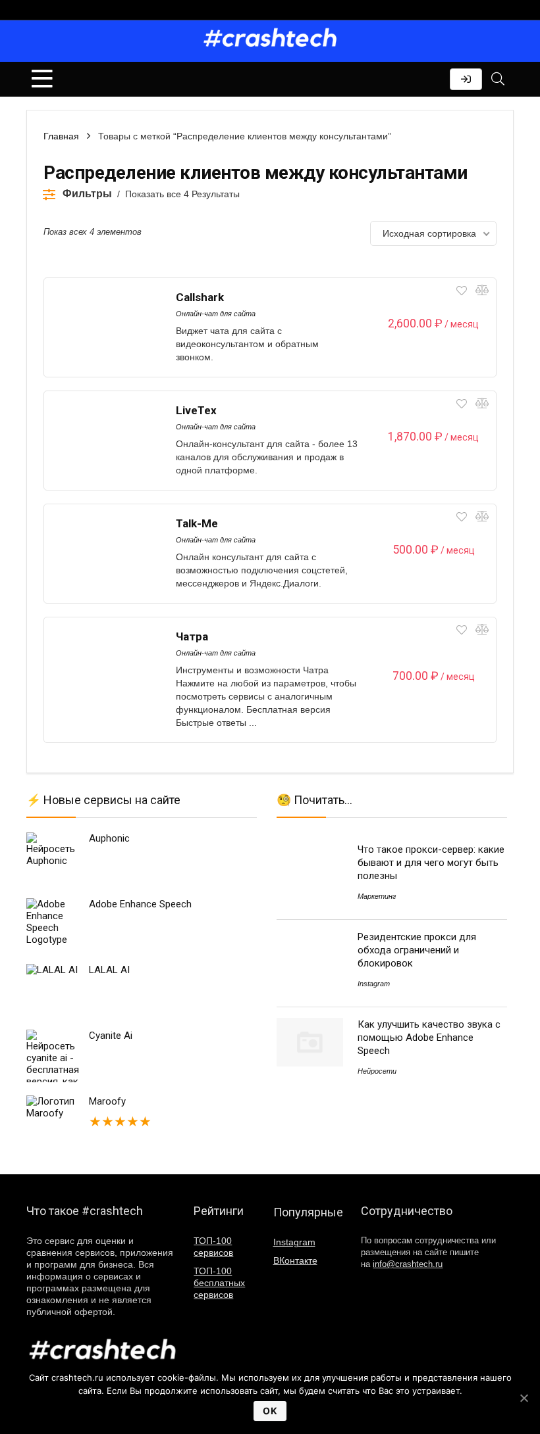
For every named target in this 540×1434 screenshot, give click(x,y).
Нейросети (377, 1071)
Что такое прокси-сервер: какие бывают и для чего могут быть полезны (431, 863)
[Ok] (523, 1397)
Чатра (192, 636)
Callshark (200, 297)
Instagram (374, 984)
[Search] (498, 79)
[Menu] (42, 79)
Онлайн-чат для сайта (216, 314)
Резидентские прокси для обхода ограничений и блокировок (417, 950)
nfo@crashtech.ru (408, 1264)
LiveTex (196, 410)
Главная (61, 136)
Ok (270, 1410)
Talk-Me (197, 523)
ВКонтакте (295, 1260)
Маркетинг (377, 896)
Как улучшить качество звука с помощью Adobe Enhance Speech (429, 1037)
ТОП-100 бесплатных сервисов (219, 1283)
